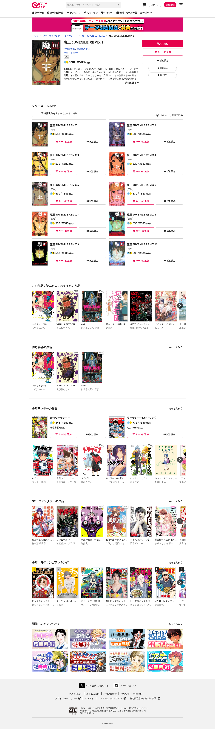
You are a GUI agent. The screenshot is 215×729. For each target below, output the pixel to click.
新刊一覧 (39, 12)
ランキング (75, 12)
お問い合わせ (110, 693)
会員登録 (170, 4)
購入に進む (162, 43)
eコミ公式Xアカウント (94, 686)
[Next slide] (180, 306)
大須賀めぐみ (83, 49)
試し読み (164, 60)
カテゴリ (144, 12)
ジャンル (108, 12)
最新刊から (177, 115)
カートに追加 (164, 52)
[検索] (118, 5)
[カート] (144, 5)
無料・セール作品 (128, 12)
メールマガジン (128, 685)
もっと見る (174, 347)
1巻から (163, 115)
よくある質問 (92, 693)
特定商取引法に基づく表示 (145, 698)
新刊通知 (164, 68)
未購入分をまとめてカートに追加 (60, 113)
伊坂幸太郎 (69, 49)
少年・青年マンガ (72, 53)
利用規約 (137, 693)
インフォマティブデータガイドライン (103, 698)
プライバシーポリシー (68, 698)
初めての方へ (75, 693)
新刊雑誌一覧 (56, 12)
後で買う (164, 75)
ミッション (92, 12)
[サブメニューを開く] (181, 5)
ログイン (155, 4)
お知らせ (125, 693)
